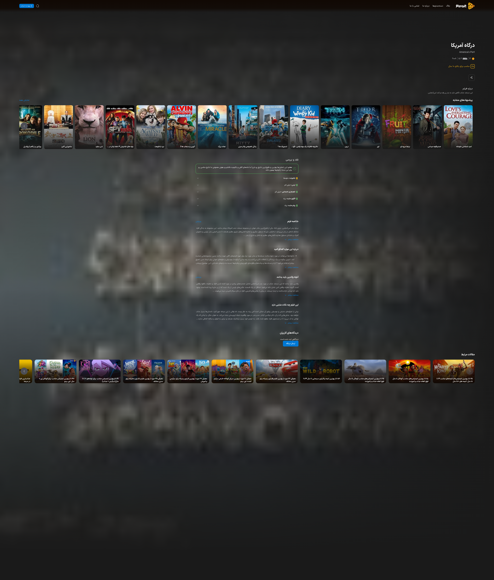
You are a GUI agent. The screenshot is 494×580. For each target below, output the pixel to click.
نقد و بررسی (453, 379)
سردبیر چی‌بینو (462, 379)
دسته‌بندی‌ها (438, 5)
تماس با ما (414, 5)
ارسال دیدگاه (290, 343)
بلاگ (448, 5)
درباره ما (425, 5)
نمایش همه (24, 100)
